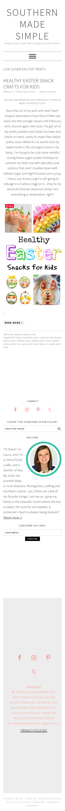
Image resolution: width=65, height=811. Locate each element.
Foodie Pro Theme (35, 798)
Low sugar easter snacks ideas (30, 344)
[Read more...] (12, 517)
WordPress (32, 805)
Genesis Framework (33, 802)
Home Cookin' (29, 334)
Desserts (18, 334)
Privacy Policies (34, 730)
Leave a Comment (47, 92)
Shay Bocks (55, 798)
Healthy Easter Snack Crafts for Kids (28, 83)
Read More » (14, 322)
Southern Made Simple (32, 24)
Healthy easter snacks (41, 341)
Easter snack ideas (24, 337)
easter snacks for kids (43, 337)
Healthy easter (23, 341)
